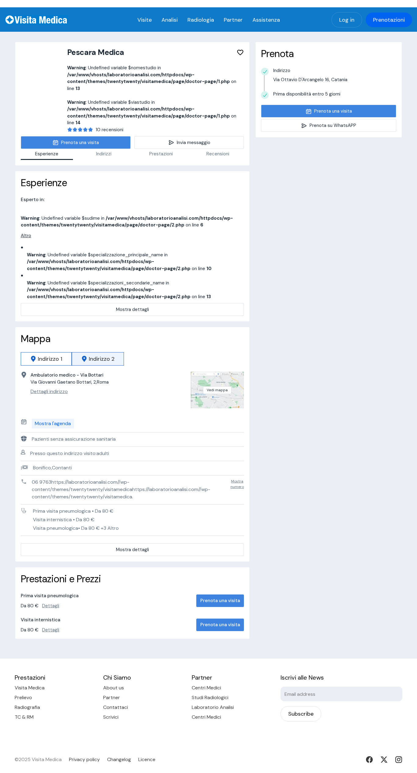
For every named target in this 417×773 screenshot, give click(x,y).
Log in (346, 19)
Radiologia (200, 19)
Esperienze (46, 154)
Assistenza (266, 19)
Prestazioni (161, 154)
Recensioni (217, 154)
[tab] (46, 359)
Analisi (169, 19)
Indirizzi (103, 154)
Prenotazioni (389, 19)
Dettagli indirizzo (49, 391)
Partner (233, 19)
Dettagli (50, 606)
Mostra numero (237, 484)
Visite (144, 19)
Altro (26, 236)
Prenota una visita (220, 601)
